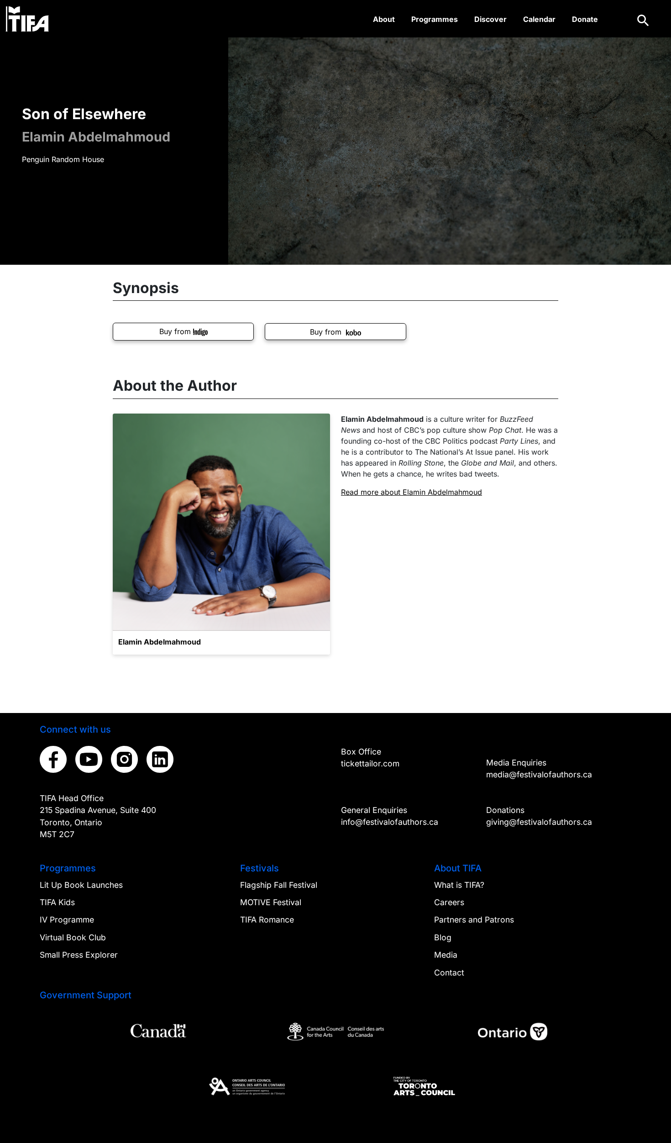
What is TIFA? (459, 885)
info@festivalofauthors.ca (389, 822)
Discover (490, 19)
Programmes (434, 19)
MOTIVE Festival (270, 902)
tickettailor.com (370, 763)
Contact (449, 972)
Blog (442, 937)
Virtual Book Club (73, 937)
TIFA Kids (57, 902)
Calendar (539, 19)
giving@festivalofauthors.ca (539, 822)
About (384, 19)
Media (445, 954)
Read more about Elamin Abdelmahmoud (411, 492)
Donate (585, 19)
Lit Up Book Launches (81, 885)
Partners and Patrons (474, 919)
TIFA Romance (267, 919)
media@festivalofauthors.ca (539, 774)
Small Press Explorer (79, 954)
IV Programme (67, 919)
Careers (449, 902)
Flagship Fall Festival (278, 885)
